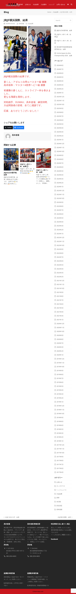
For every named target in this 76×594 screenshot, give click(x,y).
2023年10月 (60, 198)
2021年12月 (60, 281)
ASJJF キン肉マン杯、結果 (42, 171)
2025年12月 (60, 97)
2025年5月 (60, 124)
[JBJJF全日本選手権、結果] (11, 159)
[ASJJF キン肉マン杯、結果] (43, 158)
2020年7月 (60, 343)
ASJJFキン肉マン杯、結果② (26, 165)
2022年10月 (60, 245)
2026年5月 (60, 77)
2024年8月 (60, 159)
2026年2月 (60, 89)
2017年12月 (60, 445)
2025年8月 (60, 112)
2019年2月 (60, 398)
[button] (68, 4)
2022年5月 (60, 265)
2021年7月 (60, 300)
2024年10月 (60, 151)
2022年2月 (60, 277)
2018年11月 (60, 410)
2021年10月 (60, 288)
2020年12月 (60, 324)
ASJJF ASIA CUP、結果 (11, 517)
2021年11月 (60, 284)
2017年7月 (60, 464)
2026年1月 (60, 93)
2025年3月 (60, 132)
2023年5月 (60, 218)
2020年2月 (60, 351)
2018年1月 (60, 441)
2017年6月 (60, 468)
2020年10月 (60, 331)
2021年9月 (60, 292)
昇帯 (58, 498)
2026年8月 (60, 65)
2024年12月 (60, 144)
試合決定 (59, 506)
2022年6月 (60, 261)
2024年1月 (60, 187)
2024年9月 (60, 155)
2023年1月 (60, 234)
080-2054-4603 (11, 556)
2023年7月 (60, 210)
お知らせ (59, 482)
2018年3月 (60, 433)
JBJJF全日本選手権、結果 (64, 30)
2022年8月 (60, 253)
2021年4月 (60, 312)
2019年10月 (60, 367)
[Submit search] (70, 20)
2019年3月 (60, 394)
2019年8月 (60, 374)
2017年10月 (60, 453)
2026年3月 (60, 85)
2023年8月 (60, 206)
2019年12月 (60, 359)
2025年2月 (60, 136)
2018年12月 (60, 406)
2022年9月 (60, 249)
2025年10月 (60, 104)
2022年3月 (60, 273)
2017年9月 (60, 457)
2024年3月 (60, 179)
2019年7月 (60, 378)
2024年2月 (60, 183)
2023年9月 (60, 202)
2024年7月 (60, 163)
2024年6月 (60, 167)
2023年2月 (60, 230)
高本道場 (21, 23)
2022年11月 (60, 241)
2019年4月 (60, 390)
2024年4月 (60, 175)
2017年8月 (60, 460)
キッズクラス (61, 486)
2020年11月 (60, 327)
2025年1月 (60, 140)
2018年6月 (60, 425)
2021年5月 (60, 308)
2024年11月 (60, 147)
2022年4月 (60, 269)
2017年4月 (60, 472)
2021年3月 (60, 316)
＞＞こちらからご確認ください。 (61, 535)
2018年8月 (60, 421)
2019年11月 (60, 363)
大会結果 (30, 23)
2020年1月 (60, 355)
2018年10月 (60, 414)
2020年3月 (60, 347)
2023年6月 (60, 214)
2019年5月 (60, 386)
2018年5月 (60, 429)
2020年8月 (60, 339)
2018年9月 (60, 417)
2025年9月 (60, 108)
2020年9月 (60, 335)
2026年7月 (60, 69)
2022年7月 (60, 257)
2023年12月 (60, 191)
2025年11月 (60, 101)
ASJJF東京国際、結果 (64, 517)
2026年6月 (60, 73)
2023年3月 (60, 226)
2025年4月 (60, 128)
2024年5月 (60, 171)
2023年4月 (60, 222)
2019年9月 (60, 371)
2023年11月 (60, 194)
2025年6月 (60, 120)
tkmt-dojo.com (38, 591)
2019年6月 (60, 382)
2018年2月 (60, 437)
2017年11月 (60, 449)
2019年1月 (60, 402)
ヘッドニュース (61, 490)
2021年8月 (60, 296)
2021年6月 (60, 304)
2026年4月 (60, 81)
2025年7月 (60, 116)
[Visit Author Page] (8, 136)
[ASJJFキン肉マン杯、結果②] (27, 155)
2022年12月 (60, 237)
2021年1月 (60, 320)
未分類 (59, 502)
